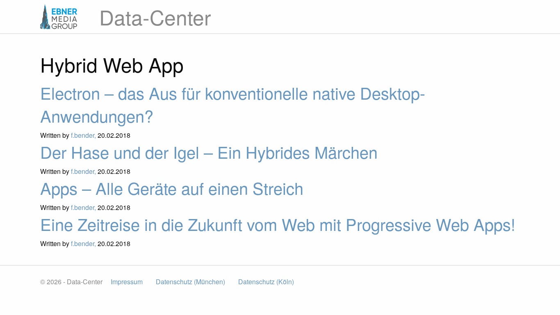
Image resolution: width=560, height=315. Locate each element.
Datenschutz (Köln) (266, 281)
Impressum (127, 281)
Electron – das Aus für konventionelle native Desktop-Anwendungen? (232, 104)
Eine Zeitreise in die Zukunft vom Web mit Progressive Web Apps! (277, 223)
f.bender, (84, 135)
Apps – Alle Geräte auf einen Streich (171, 187)
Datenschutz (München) (190, 281)
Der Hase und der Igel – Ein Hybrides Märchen (209, 151)
